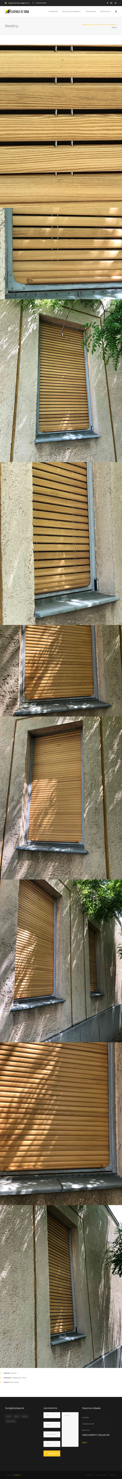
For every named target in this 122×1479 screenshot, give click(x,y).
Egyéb (24, 1416)
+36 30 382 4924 (41, 3)
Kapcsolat (105, 11)
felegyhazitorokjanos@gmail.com (19, 3)
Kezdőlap (53, 11)
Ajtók (17, 1416)
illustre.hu (17, 1475)
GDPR (84, 1443)
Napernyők (11, 1421)
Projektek (91, 11)
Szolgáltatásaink (71, 11)
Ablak (9, 1416)
